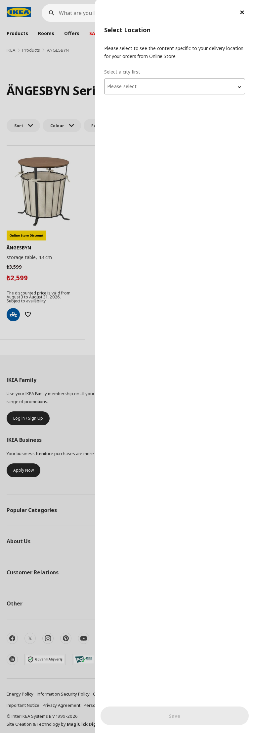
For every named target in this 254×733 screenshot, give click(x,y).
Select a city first (122, 72)
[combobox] (174, 86)
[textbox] (175, 86)
